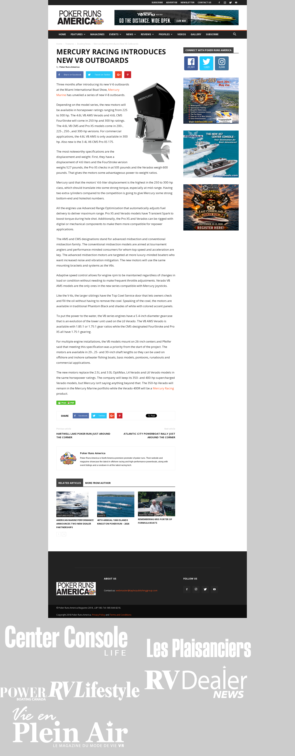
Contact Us (204, 2)
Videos (181, 34)
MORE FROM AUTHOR (98, 483)
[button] (234, 34)
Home (62, 34)
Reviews (146, 34)
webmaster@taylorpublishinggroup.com (136, 590)
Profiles (164, 34)
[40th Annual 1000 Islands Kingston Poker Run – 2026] (115, 504)
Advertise (171, 2)
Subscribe (157, 2)
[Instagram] (224, 2)
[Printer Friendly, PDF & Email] (65, 403)
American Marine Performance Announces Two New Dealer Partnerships (75, 524)
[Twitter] (230, 2)
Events (113, 34)
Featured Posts (65, 515)
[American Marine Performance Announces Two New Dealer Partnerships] (75, 504)
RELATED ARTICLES (69, 483)
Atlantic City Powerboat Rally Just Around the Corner (149, 435)
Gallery (196, 34)
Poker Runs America (69, 67)
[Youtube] (236, 2)
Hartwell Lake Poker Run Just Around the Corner (83, 435)
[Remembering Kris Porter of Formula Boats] (156, 504)
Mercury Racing (163, 388)
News (129, 34)
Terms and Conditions (120, 614)
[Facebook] (219, 2)
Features (77, 34)
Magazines (97, 34)
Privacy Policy (99, 614)
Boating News (83, 43)
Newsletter (187, 2)
